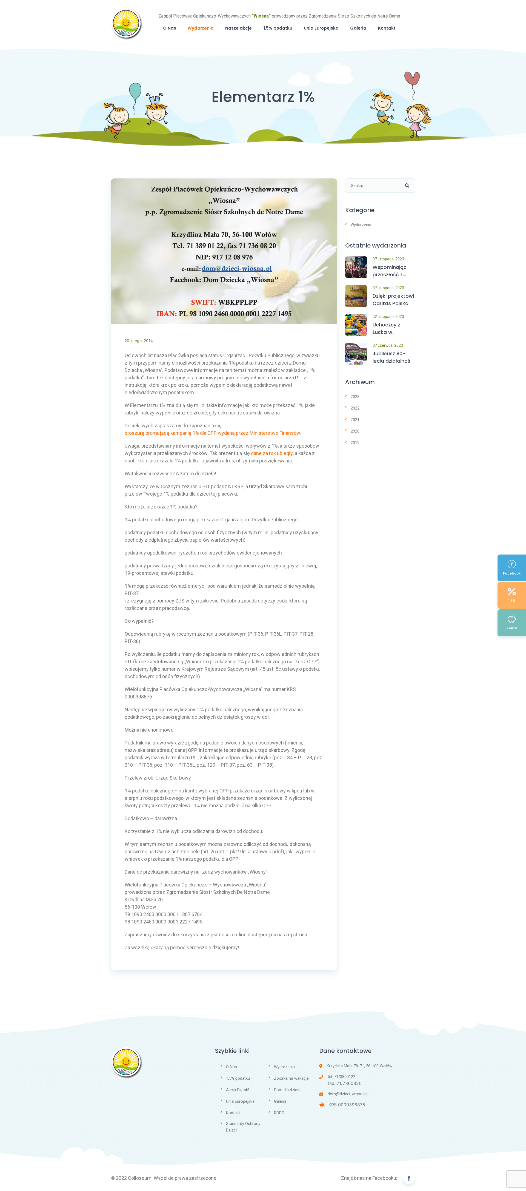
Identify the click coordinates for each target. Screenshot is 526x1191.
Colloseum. (140, 1178)
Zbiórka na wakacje (291, 1078)
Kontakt (387, 28)
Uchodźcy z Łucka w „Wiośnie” (386, 328)
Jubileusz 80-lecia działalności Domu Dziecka (393, 357)
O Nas (169, 28)
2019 (355, 442)
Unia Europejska (321, 28)
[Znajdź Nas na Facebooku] (409, 1178)
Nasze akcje (238, 28)
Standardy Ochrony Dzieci (243, 1127)
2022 (355, 408)
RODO (279, 1112)
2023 (355, 396)
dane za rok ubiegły (272, 453)
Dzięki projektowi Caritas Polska (393, 299)
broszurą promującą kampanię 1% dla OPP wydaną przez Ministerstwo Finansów (212, 433)
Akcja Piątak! (237, 1089)
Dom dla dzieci (287, 1089)
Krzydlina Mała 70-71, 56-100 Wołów (359, 1066)
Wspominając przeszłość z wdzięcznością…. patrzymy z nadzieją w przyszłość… (393, 271)
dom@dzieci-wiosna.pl (348, 1093)
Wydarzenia (201, 28)
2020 (355, 431)
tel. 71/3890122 (341, 1076)
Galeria (358, 28)
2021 (355, 419)
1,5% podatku (278, 28)
